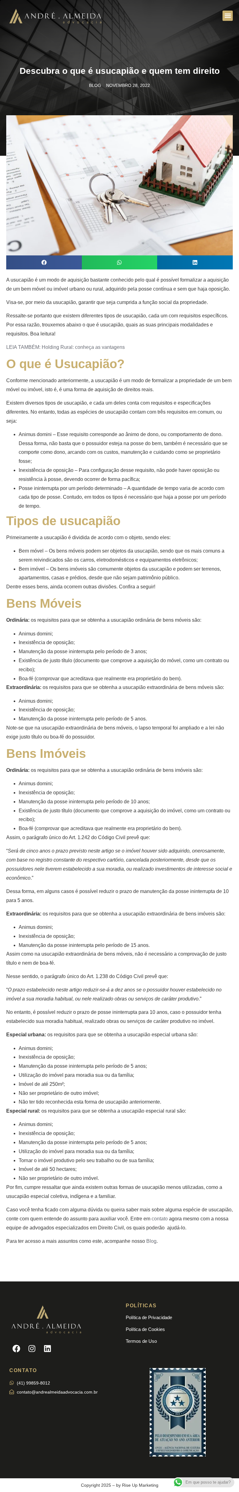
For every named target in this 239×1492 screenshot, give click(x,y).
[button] (228, 16)
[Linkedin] (47, 1349)
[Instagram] (32, 1349)
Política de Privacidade (149, 1317)
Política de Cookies (145, 1329)
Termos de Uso (141, 1341)
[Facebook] (16, 1349)
